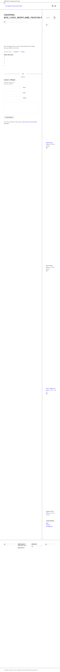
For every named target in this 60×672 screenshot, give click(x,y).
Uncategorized (49, 526)
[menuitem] (51, 6)
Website (24, 97)
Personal (48, 524)
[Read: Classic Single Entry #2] (47, 271)
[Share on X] (5, 58)
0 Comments (16, 51)
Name (24, 87)
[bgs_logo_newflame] (14, 6)
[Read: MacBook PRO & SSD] (47, 394)
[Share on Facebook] (5, 56)
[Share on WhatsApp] (5, 61)
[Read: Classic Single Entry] (47, 148)
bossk (23, 51)
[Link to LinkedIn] (55, 670)
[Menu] (55, 6)
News (47, 523)
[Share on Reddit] (5, 65)
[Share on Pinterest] (5, 63)
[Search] (51, 6)
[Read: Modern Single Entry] (47, 25)
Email (24, 92)
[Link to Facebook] (52, 670)
